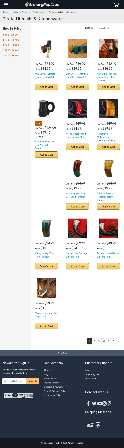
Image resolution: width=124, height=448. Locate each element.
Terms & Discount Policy (55, 391)
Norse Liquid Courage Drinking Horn (77, 255)
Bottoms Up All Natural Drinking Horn (108, 255)
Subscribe (33, 381)
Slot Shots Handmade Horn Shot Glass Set (77, 75)
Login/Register (92, 374)
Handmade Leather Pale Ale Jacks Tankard (44, 145)
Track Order (90, 378)
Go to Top (62, 353)
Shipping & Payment (53, 386)
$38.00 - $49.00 (11, 50)
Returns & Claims (52, 382)
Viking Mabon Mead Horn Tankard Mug (76, 135)
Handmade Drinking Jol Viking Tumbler (76, 195)
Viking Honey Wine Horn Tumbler (44, 255)
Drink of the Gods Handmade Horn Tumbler (105, 197)
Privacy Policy (50, 378)
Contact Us (90, 370)
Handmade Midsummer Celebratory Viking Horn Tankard (106, 139)
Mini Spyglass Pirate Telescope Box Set (45, 75)
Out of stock (108, 206)
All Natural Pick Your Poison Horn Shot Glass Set (107, 77)
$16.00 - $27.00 (11, 40)
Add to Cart (46, 87)
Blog (46, 374)
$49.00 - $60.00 (11, 55)
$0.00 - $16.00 (10, 35)
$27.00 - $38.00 (11, 45)
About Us (48, 370)
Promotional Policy (52, 395)
